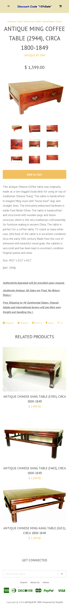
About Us (35, 582)
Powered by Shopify (53, 602)
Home (46, 582)
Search (23, 582)
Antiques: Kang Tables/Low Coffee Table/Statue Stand (34, 21)
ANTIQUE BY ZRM (34, 55)
